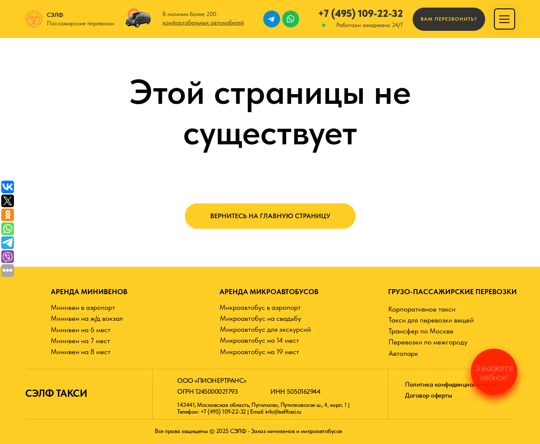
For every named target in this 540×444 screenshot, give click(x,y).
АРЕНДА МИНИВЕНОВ (89, 291)
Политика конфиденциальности (450, 384)
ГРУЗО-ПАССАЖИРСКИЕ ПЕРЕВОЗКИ (452, 291)
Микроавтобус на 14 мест (259, 340)
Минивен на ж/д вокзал (87, 318)
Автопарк (403, 353)
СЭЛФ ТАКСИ (56, 393)
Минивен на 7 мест (80, 340)
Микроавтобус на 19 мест (259, 351)
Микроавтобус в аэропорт (260, 307)
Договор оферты (428, 395)
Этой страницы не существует (270, 112)
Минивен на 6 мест (81, 329)
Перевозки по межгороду (428, 342)
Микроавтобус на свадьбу (260, 318)
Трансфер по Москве (421, 331)
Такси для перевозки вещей (431, 320)
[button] (449, 19)
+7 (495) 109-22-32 (360, 13)
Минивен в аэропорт (83, 307)
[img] (504, 19)
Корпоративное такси (422, 309)
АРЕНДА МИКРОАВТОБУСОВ (269, 291)
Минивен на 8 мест (81, 351)
